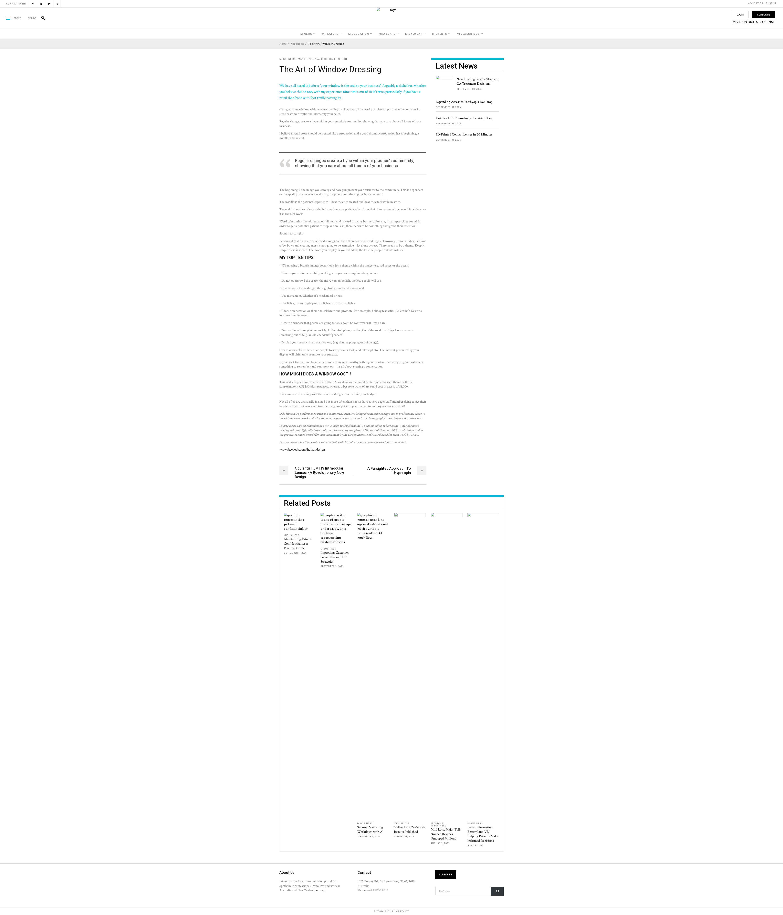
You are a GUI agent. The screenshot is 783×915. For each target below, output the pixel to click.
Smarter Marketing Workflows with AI (370, 829)
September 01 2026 (469, 89)
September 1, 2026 (295, 553)
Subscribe (763, 14)
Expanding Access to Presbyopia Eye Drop (464, 102)
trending (437, 823)
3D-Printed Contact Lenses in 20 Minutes (464, 134)
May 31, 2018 (306, 59)
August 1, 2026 (440, 843)
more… (320, 890)
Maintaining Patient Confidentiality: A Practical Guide (297, 543)
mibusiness (297, 44)
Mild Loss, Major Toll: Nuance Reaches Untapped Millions (446, 834)
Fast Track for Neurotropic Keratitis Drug (464, 118)
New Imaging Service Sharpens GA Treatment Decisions (478, 81)
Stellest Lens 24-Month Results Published (409, 829)
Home (282, 44)
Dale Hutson (338, 59)
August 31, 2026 (404, 836)
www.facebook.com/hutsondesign (302, 449)
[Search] (41, 18)
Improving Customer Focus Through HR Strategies (335, 557)
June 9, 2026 (474, 845)
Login (740, 14)
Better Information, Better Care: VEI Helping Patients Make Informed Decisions (482, 834)
